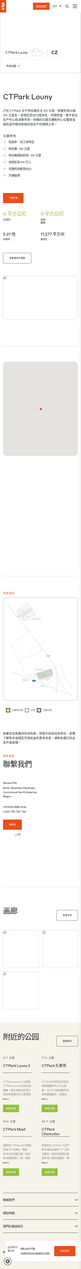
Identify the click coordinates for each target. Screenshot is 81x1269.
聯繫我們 (64, 1251)
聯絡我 (12, 824)
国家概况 (67, 1041)
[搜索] (67, 6)
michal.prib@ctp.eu (14, 806)
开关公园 (11, 66)
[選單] (75, 6)
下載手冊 (13, 198)
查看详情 (11, 1108)
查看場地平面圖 (17, 258)
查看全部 (67, 915)
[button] (41, 409)
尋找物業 (41, 6)
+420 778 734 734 (14, 811)
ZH (55, 6)
